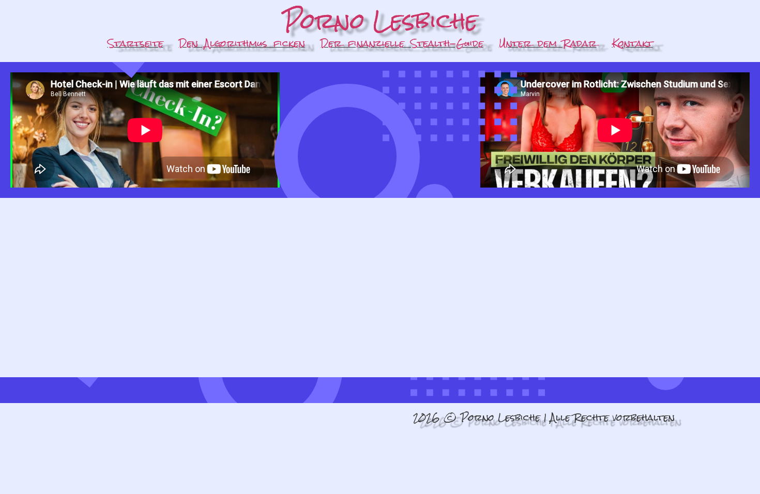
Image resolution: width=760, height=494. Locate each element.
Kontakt (632, 43)
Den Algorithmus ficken (242, 43)
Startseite (135, 43)
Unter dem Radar (548, 43)
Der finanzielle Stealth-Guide (402, 43)
